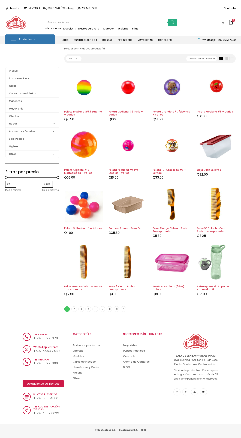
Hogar (13, 123)
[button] (231, 22)
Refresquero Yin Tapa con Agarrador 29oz (213, 288)
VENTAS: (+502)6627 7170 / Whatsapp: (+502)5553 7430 (63, 8)
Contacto (230, 8)
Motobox (108, 28)
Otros (12, 154)
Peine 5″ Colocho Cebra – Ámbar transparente (213, 229)
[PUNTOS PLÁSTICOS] (27, 397)
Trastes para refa (88, 28)
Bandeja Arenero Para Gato (126, 228)
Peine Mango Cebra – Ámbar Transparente (171, 229)
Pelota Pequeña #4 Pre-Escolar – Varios (124, 171)
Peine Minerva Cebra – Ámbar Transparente (83, 288)
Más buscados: (53, 28)
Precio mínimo (13, 189)
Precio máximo (50, 189)
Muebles (68, 28)
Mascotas (15, 101)
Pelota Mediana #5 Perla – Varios (126, 113)
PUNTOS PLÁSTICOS (45, 394)
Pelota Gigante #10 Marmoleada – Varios (78, 171)
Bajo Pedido (16, 139)
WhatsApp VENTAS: (45, 347)
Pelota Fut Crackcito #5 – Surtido (169, 171)
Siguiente (123, 309)
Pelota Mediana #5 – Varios (215, 111)
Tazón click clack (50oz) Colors (168, 288)
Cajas (12, 86)
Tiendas (14, 8)
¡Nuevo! (14, 71)
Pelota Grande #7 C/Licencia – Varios (171, 113)
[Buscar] (172, 22)
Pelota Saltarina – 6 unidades (83, 228)
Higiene (13, 146)
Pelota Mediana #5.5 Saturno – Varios (83, 113)
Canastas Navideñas (22, 93)
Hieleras (123, 28)
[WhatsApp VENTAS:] (27, 349)
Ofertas (14, 116)
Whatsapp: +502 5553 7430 (219, 40)
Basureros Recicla (20, 78)
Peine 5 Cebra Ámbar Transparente (122, 288)
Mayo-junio (16, 108)
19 (117, 308)
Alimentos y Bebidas (22, 131)
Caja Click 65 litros (209, 170)
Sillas (135, 28)
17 (102, 308)
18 (110, 308)
